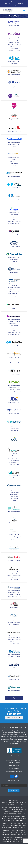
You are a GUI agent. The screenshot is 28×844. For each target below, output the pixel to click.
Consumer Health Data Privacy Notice (13, 841)
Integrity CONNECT (18, 3)
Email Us (6, 2)
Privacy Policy (18, 837)
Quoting (14, 5)
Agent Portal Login (7, 3)
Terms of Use (8, 837)
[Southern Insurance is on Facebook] (21, 2)
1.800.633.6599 (15, 2)
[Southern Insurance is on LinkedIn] (24, 2)
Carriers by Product (14, 698)
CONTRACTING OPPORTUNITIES (14, 717)
